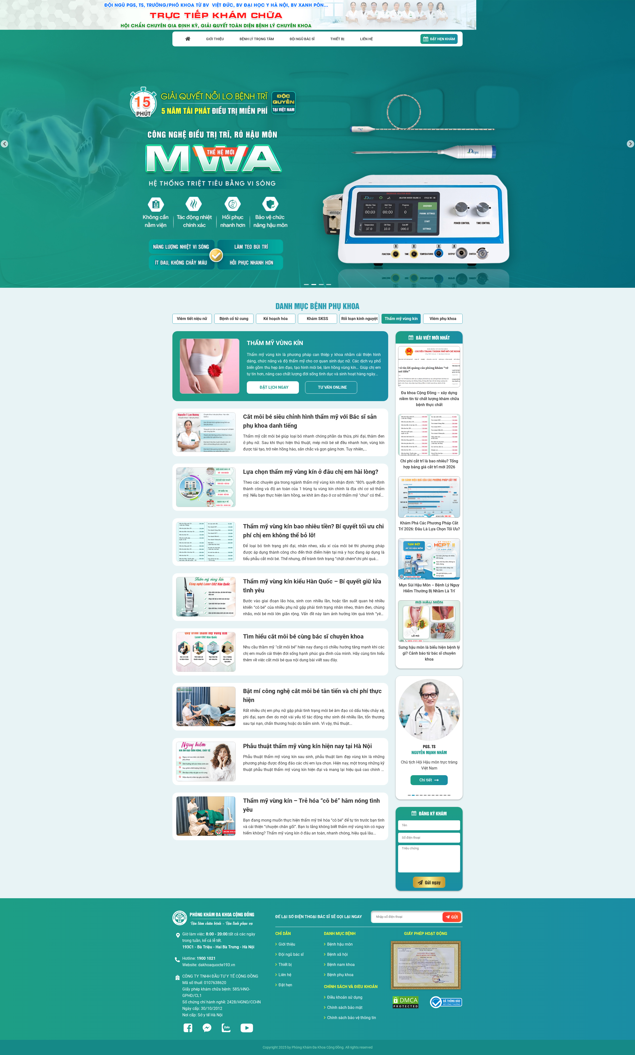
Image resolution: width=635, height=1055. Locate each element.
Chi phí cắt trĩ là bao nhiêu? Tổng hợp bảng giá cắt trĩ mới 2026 (429, 464)
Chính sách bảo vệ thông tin (351, 1017)
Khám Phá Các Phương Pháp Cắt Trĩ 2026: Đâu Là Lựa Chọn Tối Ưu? (429, 526)
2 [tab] (313, 284)
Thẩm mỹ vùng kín (401, 318)
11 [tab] (448, 795)
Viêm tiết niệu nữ (192, 318)
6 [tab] (429, 795)
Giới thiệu (287, 944)
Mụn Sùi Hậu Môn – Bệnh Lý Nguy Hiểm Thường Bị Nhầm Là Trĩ (429, 588)
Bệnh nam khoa (341, 964)
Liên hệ (285, 974)
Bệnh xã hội (337, 954)
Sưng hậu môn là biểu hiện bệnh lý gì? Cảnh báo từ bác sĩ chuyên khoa (429, 653)
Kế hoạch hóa (275, 318)
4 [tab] (328, 284)
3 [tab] (321, 284)
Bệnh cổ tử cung (234, 318)
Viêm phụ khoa (443, 318)
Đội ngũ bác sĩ (291, 954)
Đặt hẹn (285, 985)
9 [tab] (441, 795)
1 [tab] (306, 284)
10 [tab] (445, 795)
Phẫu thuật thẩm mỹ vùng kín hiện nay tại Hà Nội (307, 746)
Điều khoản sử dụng (344, 997)
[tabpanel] (317, 144)
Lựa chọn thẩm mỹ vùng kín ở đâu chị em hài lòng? (310, 471)
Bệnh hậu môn (340, 944)
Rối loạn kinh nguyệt (359, 318)
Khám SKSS (317, 318)
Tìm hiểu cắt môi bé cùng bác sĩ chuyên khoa (303, 636)
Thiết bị (285, 964)
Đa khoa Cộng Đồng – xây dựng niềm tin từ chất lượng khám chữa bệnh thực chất (429, 398)
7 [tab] (433, 795)
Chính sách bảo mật (344, 1007)
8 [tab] (437, 795)
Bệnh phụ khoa (340, 974)
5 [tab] (425, 795)
